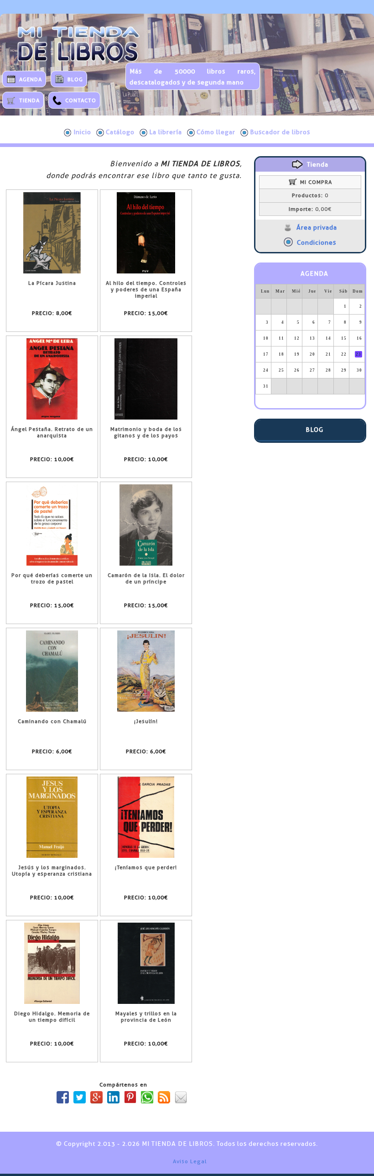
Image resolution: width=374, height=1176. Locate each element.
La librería (165, 132)
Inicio (82, 132)
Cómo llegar (216, 132)
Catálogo (120, 132)
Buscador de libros (280, 132)
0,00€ (310, 209)
